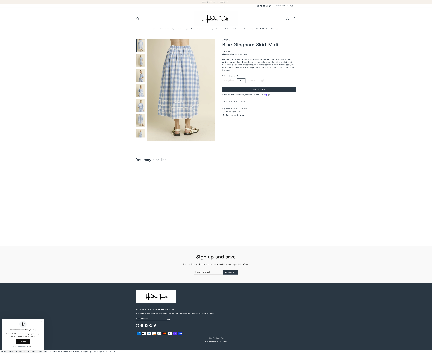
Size (229, 76)
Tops (186, 29)
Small (241, 80)
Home (154, 29)
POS (206, 342)
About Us (274, 29)
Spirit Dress (176, 29)
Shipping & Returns (234, 102)
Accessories (248, 29)
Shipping (225, 54)
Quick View (155, 222)
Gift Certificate (262, 29)
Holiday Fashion (213, 29)
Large (262, 80)
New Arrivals (164, 29)
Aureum (226, 40)
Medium (251, 80)
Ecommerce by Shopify (219, 342)
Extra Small (229, 80)
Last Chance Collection (231, 29)
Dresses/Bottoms (197, 29)
